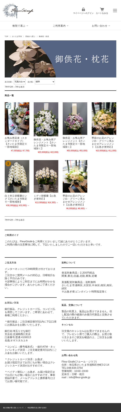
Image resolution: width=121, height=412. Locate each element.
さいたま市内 (17, 36)
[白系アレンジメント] (104, 118)
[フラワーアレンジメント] (46, 119)
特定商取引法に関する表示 (37, 408)
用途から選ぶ (30, 36)
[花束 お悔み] (17, 118)
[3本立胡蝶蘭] (17, 176)
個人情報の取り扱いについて (13, 408)
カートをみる (102, 13)
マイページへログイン (83, 13)
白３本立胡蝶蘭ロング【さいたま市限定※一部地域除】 (16, 198)
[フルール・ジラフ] (21, 18)
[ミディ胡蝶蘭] (46, 176)
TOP (6, 36)
